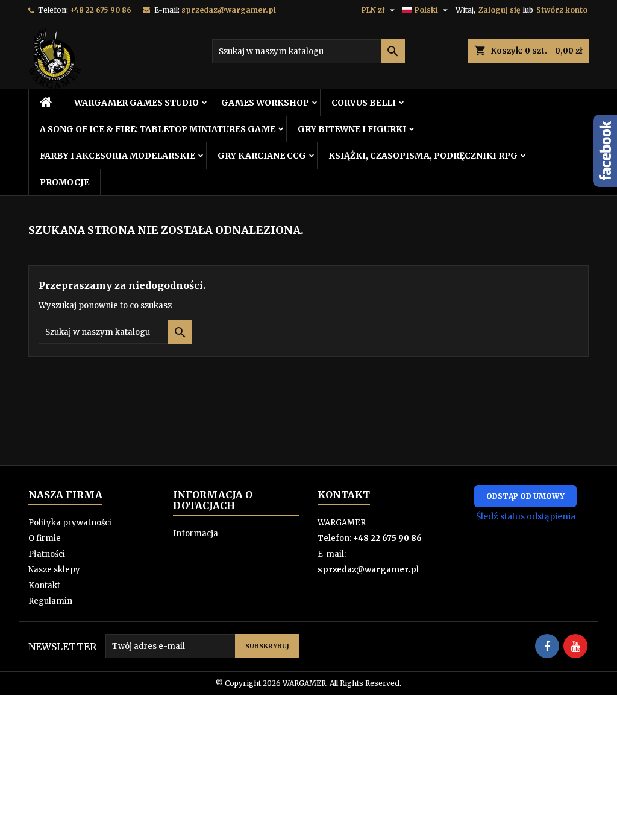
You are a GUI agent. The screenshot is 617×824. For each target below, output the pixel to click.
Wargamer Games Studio (136, 102)
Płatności (46, 554)
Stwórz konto (561, 9)
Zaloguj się (499, 9)
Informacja (195, 533)
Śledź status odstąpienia (525, 516)
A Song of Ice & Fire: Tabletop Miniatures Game (157, 129)
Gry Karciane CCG (262, 155)
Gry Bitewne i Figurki (352, 129)
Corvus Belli (363, 102)
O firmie (44, 538)
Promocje (64, 182)
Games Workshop (265, 102)
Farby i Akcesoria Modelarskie (117, 155)
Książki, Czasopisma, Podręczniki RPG (423, 155)
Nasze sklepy (54, 570)
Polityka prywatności (69, 523)
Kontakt (44, 585)
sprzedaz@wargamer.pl (228, 9)
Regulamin (50, 601)
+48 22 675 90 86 (100, 9)
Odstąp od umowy (525, 496)
